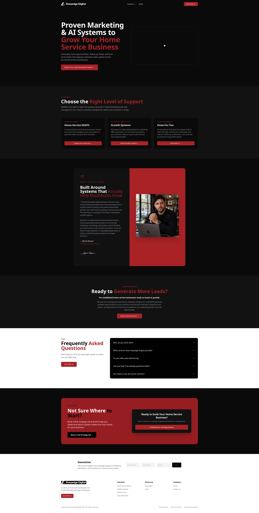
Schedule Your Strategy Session (162, 427)
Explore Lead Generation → (129, 316)
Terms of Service (176, 507)
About (141, 4)
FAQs (147, 489)
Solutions (130, 4)
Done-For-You (121, 492)
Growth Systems (122, 489)
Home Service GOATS (124, 486)
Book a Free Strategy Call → (82, 435)
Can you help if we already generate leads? (131, 366)
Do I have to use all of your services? (128, 374)
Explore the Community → (83, 143)
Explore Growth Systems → (129, 143)
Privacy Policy (163, 507)
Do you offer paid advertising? (126, 358)
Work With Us (190, 4)
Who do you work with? (123, 342)
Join (176, 465)
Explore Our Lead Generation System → (79, 67)
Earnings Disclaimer (191, 507)
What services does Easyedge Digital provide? (132, 350)
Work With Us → (175, 143)
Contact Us (176, 489)
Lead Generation (122, 496)
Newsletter (148, 486)
